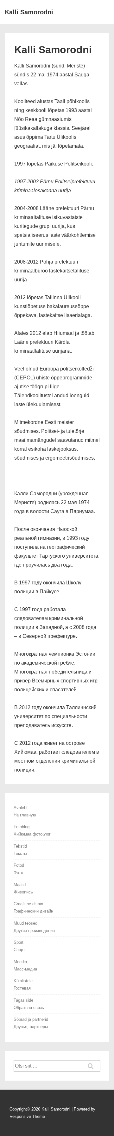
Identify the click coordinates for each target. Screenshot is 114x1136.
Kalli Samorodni (29, 12)
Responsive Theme (27, 1116)
